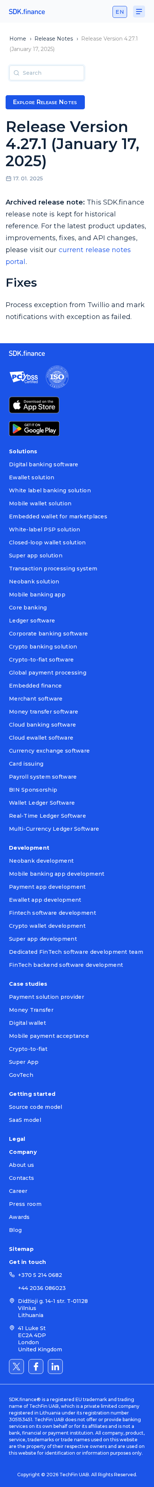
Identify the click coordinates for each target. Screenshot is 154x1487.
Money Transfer (31, 1010)
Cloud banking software (42, 724)
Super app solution (35, 555)
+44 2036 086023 (42, 1288)
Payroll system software (43, 776)
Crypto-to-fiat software (41, 659)
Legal (17, 1139)
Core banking (28, 607)
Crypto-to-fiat (28, 1049)
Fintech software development (52, 913)
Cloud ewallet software (41, 737)
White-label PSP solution (44, 529)
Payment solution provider (46, 997)
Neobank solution (34, 581)
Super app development (43, 939)
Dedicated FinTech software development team (76, 952)
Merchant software (36, 698)
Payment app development (47, 886)
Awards (19, 1217)
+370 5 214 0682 (40, 1275)
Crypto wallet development (47, 926)
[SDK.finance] (27, 11)
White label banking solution (50, 490)
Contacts (21, 1178)
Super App (24, 1062)
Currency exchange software (49, 750)
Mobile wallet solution (40, 503)
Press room (25, 1204)
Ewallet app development (45, 900)
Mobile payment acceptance (49, 1036)
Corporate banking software (48, 633)
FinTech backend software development (66, 965)
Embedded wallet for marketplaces (58, 516)
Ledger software (32, 620)
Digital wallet (27, 1023)
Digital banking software (43, 464)
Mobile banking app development (56, 873)
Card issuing (26, 763)
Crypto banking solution (43, 646)
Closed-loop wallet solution (47, 542)
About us (21, 1165)
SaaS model (25, 1120)
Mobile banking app (37, 594)
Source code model (35, 1107)
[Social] (16, 1366)
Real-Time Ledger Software (47, 815)
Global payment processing (47, 672)
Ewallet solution (31, 477)
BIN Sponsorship (33, 789)
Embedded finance (35, 685)
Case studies (28, 984)
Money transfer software (43, 711)
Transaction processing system (53, 568)
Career (18, 1191)
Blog (15, 1230)
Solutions (23, 451)
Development (29, 847)
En (120, 12)
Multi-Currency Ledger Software (54, 828)
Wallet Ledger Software (42, 802)
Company (23, 1152)
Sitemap (21, 1249)
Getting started (32, 1094)
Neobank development (41, 860)
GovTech (21, 1075)
